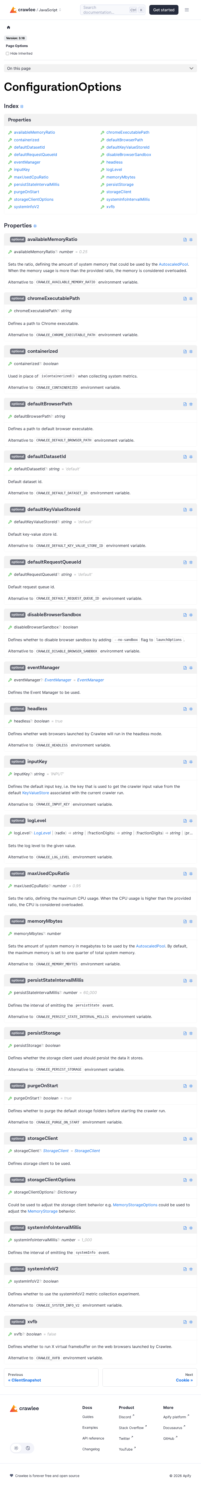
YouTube (126, 1449)
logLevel (114, 169)
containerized (26, 139)
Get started (164, 9)
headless (114, 162)
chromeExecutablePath (127, 132)
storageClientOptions (33, 199)
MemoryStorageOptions (135, 1204)
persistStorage (120, 184)
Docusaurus (172, 1428)
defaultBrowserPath (124, 139)
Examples (90, 1427)
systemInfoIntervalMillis (128, 199)
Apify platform (174, 1417)
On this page (19, 68)
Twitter (124, 1438)
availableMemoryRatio (34, 132)
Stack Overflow (131, 1428)
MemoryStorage (43, 1211)
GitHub (168, 1438)
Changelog (91, 1449)
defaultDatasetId (29, 147)
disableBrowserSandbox (128, 154)
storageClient (118, 191)
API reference (93, 1438)
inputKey (22, 169)
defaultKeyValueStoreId (128, 147)
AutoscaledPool (173, 264)
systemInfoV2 (26, 206)
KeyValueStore (35, 792)
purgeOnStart (26, 191)
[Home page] (8, 27)
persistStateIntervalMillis (36, 184)
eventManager (27, 162)
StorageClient (56, 1150)
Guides (87, 1417)
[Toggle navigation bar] (186, 9)
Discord (125, 1417)
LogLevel (42, 832)
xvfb (110, 206)
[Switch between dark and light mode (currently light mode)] (22, 1448)
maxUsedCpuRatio (31, 177)
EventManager (58, 679)
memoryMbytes (120, 177)
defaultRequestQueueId (35, 154)
